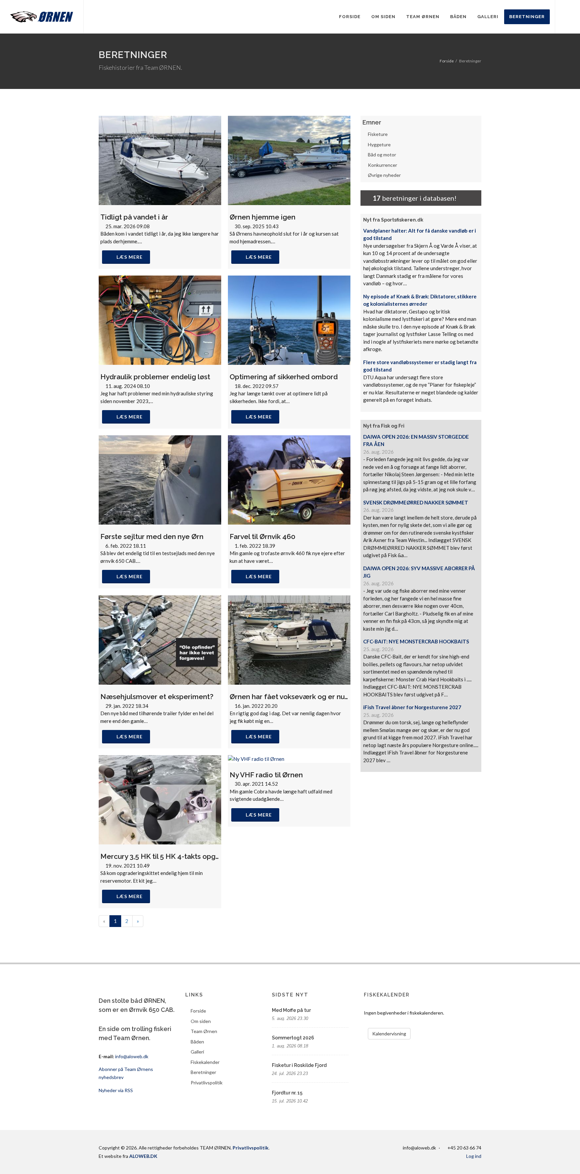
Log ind (473, 1156)
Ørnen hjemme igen (262, 217)
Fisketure (378, 134)
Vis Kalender (436, 1030)
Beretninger (203, 1072)
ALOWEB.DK (143, 1156)
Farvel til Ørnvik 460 (262, 536)
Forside (447, 60)
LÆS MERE (129, 257)
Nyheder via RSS (116, 1090)
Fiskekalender (205, 1062)
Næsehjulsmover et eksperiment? (156, 696)
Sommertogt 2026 (293, 1037)
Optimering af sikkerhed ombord (284, 377)
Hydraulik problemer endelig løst (155, 377)
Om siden (201, 1021)
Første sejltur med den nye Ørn (151, 536)
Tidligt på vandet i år (134, 217)
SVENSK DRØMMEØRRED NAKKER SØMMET (415, 502)
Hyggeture (379, 144)
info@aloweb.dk (131, 1056)
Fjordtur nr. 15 (287, 1092)
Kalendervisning (389, 1033)
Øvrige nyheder (384, 175)
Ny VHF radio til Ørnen (266, 775)
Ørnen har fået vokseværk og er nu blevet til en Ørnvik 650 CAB (334, 696)
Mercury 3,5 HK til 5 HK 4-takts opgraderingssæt (180, 856)
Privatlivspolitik (207, 1082)
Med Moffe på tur (291, 1010)
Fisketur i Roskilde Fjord (299, 1065)
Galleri (197, 1052)
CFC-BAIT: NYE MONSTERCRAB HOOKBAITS (416, 641)
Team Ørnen (204, 1031)
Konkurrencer (382, 165)
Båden (197, 1041)
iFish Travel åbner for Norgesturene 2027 (412, 707)
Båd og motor (382, 154)
